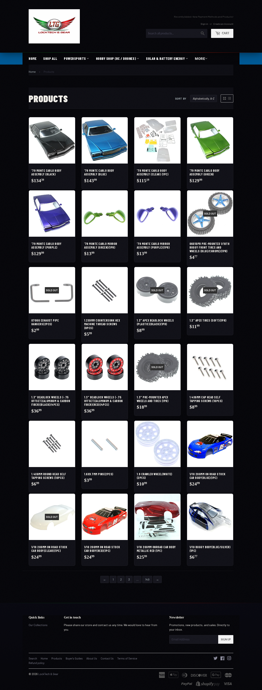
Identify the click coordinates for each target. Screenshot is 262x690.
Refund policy (36, 663)
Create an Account (223, 23)
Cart (225, 33)
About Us (91, 658)
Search (33, 658)
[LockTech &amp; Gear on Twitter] (215, 658)
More (200, 59)
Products (56, 658)
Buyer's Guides (74, 658)
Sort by (180, 98)
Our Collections (38, 625)
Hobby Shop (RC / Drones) (116, 58)
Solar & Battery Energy (166, 58)
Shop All (50, 58)
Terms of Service (127, 658)
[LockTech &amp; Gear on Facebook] (222, 658)
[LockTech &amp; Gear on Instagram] (229, 658)
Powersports (75, 58)
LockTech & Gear (48, 674)
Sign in (204, 23)
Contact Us (107, 658)
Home (32, 58)
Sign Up (226, 639)
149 (147, 579)
